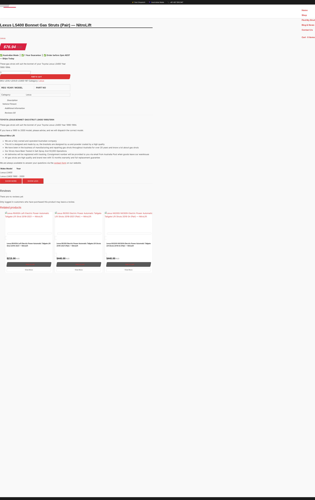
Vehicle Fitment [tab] (9, 104)
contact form (60, 163)
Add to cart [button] (30, 264)
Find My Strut (308, 20)
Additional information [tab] (15, 108)
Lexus (2, 38)
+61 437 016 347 (176, 2)
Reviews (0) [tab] (10, 113)
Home (305, 10)
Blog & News (308, 25)
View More (29, 270)
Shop (304, 15)
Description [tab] (12, 100)
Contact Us (307, 30)
